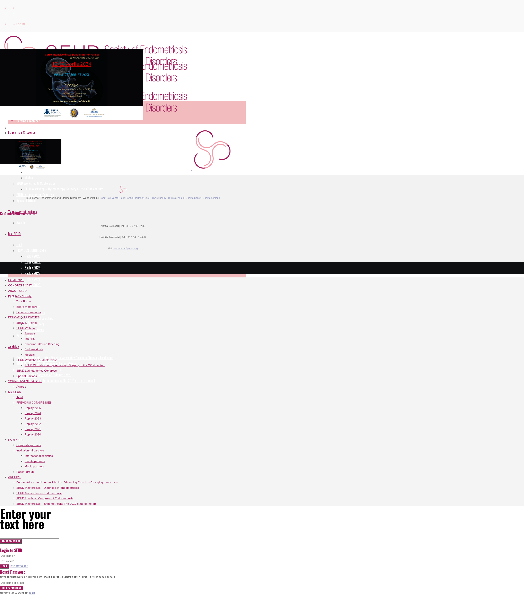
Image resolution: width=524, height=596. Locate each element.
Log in (20, 24)
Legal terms (126, 198)
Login (4, 566)
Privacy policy (158, 198)
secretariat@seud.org (125, 248)
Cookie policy (193, 198)
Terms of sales (176, 198)
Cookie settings (211, 198)
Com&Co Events (109, 198)
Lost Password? (19, 566)
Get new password (11, 588)
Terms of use (142, 198)
